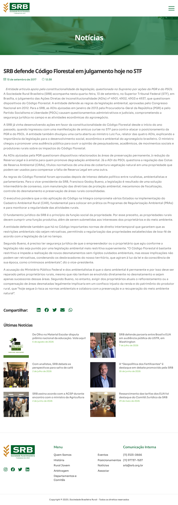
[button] (39, 310)
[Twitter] (20, 469)
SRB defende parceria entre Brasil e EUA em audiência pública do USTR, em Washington (145, 338)
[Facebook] (13, 469)
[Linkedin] (27, 469)
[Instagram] (5, 469)
